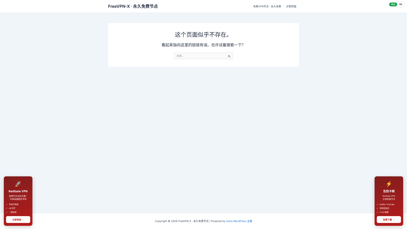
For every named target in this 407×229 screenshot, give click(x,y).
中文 (393, 4)
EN (400, 4)
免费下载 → (389, 219)
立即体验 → (18, 219)
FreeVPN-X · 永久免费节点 (133, 6)
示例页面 (291, 6)
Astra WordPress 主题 (239, 221)
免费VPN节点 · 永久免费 (267, 6)
